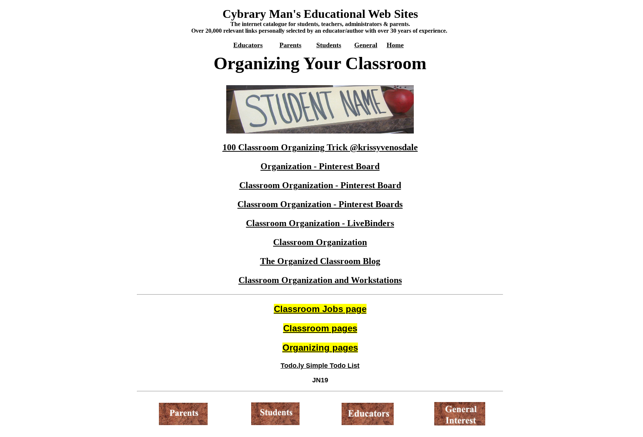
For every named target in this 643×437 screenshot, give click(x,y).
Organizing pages (320, 348)
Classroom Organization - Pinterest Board (320, 185)
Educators (248, 45)
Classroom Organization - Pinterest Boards (320, 204)
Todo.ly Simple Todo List (320, 365)
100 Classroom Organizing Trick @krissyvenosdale (320, 147)
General (365, 45)
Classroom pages (320, 328)
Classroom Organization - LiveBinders (320, 223)
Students (328, 45)
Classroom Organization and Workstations (320, 280)
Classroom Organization (320, 242)
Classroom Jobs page (320, 309)
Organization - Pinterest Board (320, 166)
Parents (290, 45)
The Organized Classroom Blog (320, 261)
